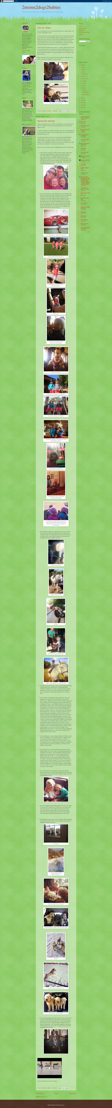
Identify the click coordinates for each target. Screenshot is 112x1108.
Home (56, 1093)
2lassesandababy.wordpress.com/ (85, 144)
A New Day (83, 122)
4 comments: (54, 1088)
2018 (82, 65)
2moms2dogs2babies (41, 7)
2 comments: (55, 111)
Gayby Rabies (84, 216)
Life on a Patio (44, 27)
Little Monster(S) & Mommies (85, 130)
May (83, 88)
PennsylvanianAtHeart (85, 193)
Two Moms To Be (85, 139)
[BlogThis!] (64, 111)
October (84, 76)
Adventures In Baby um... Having (85, 228)
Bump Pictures (82, 30)
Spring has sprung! (46, 120)
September (84, 78)
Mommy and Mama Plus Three (85, 207)
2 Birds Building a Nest (85, 168)
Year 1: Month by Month (84, 32)
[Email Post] (60, 111)
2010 (82, 107)
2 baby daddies (84, 220)
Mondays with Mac (85, 160)
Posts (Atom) (44, 1096)
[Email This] (62, 111)
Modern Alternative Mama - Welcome (85, 117)
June (83, 85)
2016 (82, 69)
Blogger (62, 1105)
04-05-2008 (83, 148)
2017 (82, 67)
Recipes (81, 34)
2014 (82, 98)
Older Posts (72, 1093)
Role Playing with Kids (85, 198)
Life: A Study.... (84, 203)
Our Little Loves (84, 152)
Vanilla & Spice (84, 173)
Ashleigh (26, 31)
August (83, 81)
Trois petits (83, 164)
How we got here (82, 28)
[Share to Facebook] (67, 111)
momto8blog (84, 212)
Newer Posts (39, 1093)
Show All (88, 231)
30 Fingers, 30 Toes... (85, 156)
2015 (82, 72)
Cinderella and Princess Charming (85, 188)
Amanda (57, 203)
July (83, 83)
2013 (82, 100)
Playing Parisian (84, 223)
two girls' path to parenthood (85, 135)
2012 (82, 102)
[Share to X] (65, 111)
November (84, 74)
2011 (82, 105)
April (83, 90)
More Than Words (85, 125)
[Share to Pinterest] (68, 111)
